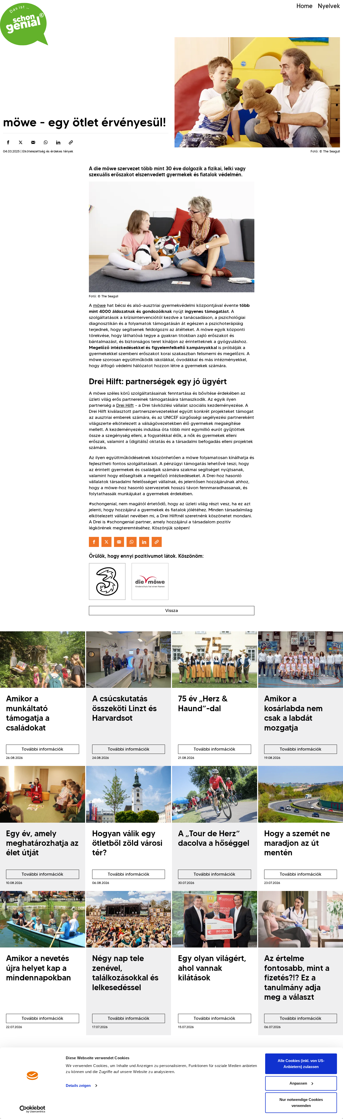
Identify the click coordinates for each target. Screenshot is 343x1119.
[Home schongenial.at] (24, 24)
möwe (99, 305)
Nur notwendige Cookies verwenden (301, 1102)
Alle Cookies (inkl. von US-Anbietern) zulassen (301, 1063)
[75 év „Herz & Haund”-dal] (214, 659)
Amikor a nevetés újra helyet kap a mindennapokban (38, 967)
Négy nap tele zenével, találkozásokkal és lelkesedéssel (125, 972)
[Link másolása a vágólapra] (71, 142)
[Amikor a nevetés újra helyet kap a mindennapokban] (42, 919)
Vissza (171, 610)
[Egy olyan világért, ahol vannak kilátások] (214, 919)
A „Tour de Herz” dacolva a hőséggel (213, 838)
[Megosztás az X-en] (21, 142)
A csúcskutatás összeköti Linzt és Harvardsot (124, 708)
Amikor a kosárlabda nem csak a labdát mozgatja (293, 713)
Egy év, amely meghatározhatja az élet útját (42, 843)
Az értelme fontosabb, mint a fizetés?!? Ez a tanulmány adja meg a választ (296, 977)
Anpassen (298, 1083)
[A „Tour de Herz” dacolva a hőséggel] (214, 794)
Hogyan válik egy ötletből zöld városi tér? (127, 843)
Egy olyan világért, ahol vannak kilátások (212, 967)
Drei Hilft (125, 405)
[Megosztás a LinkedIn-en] (58, 142)
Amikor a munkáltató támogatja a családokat (27, 713)
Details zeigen (78, 1085)
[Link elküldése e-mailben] (33, 142)
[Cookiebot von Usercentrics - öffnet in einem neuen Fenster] (32, 1109)
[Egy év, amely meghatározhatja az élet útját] (42, 794)
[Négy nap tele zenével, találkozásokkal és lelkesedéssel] (128, 919)
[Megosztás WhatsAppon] (46, 142)
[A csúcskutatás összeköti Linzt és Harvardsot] (128, 659)
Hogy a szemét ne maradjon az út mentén (297, 843)
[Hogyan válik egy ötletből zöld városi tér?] (128, 794)
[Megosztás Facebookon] (8, 142)
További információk (34, 750)
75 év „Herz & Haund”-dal (203, 703)
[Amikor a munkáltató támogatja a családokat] (42, 659)
